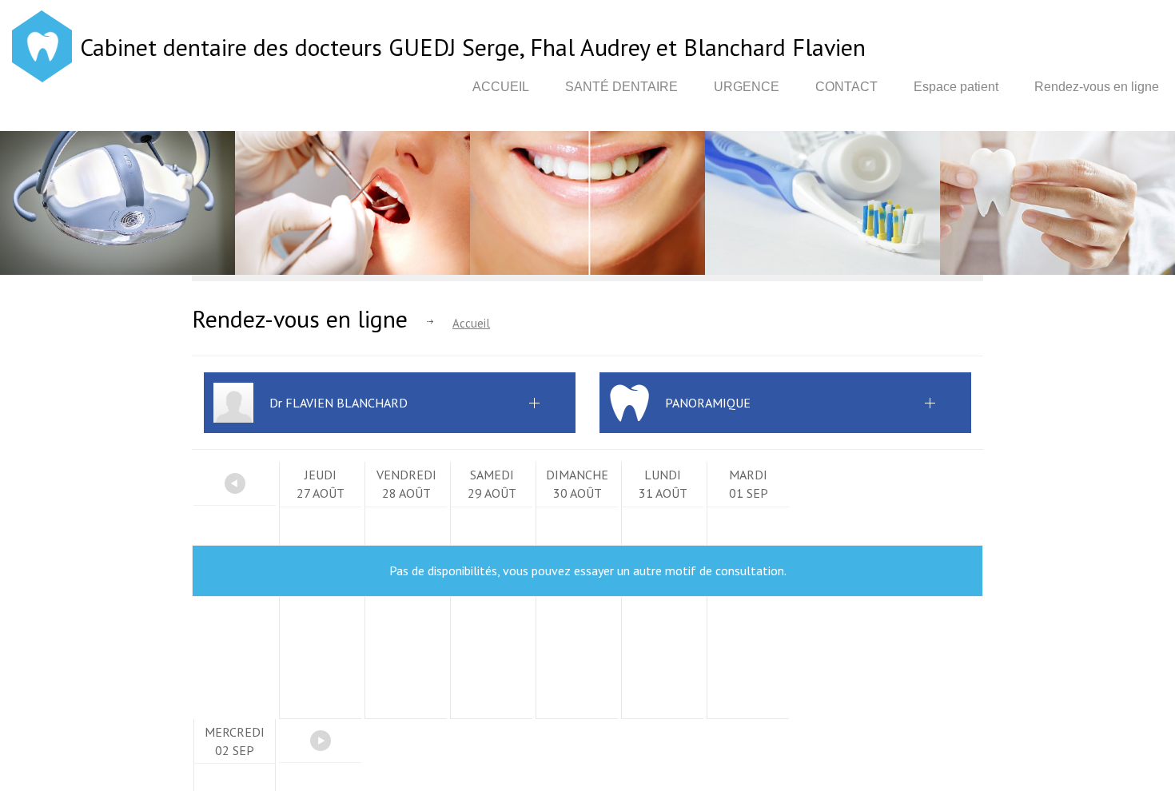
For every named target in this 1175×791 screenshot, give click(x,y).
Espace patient (956, 86)
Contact (846, 86)
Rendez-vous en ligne (1096, 86)
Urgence (746, 86)
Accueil (500, 86)
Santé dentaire (621, 86)
